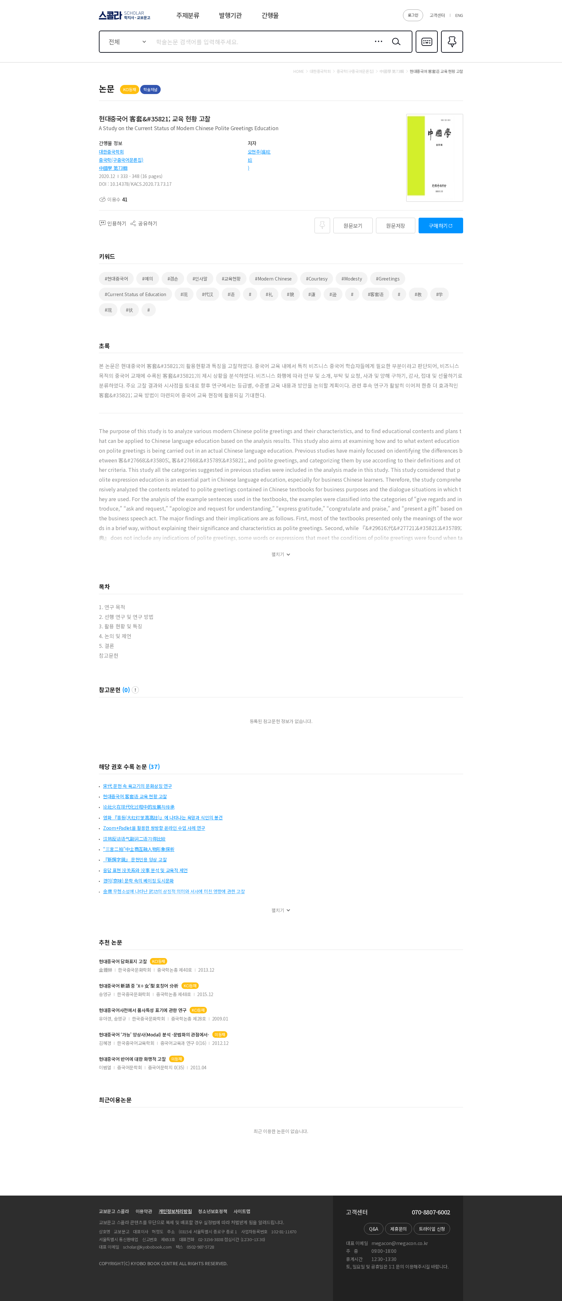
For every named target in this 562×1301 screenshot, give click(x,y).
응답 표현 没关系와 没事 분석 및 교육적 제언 (145, 870)
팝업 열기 (135, 689)
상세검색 (377, 46)
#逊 (332, 294)
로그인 (413, 15)
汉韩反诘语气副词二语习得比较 (134, 838)
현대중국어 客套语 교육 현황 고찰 (135, 796)
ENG (459, 15)
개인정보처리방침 (175, 1211)
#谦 (311, 294)
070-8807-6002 (431, 1212)
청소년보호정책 (212, 1211)
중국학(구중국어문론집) (121, 160)
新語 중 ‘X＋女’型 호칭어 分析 (138, 986)
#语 (231, 294)
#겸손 (172, 278)
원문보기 (353, 225)
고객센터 (437, 15)
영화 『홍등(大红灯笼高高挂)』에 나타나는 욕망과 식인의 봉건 (163, 817)
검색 (395, 46)
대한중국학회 (111, 151)
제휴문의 (398, 1229)
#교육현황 (231, 278)
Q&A (373, 1229)
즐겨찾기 (451, 52)
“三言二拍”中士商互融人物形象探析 (138, 849)
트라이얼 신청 (432, 1229)
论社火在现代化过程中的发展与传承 (139, 806)
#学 (439, 294)
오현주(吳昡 (259, 151)
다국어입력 (426, 52)
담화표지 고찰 (123, 961)
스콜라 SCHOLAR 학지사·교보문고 (124, 19)
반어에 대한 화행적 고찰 (132, 1059)
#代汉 (207, 294)
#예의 (147, 278)
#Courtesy (316, 278)
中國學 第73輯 (113, 168)
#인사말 (200, 278)
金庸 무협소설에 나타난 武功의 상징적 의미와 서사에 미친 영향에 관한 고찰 (174, 891)
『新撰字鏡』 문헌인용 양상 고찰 (135, 859)
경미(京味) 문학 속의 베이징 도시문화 (138, 880)
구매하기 (438, 225)
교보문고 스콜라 (114, 1211)
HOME (298, 71)
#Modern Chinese (273, 278)
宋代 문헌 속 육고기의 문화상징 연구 (137, 786)
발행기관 (230, 15)
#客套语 (376, 294)
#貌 (290, 294)
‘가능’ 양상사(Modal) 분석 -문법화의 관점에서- (154, 1035)
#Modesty (351, 278)
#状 (129, 310)
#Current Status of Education (135, 294)
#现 (184, 294)
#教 (418, 294)
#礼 (269, 294)
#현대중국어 (116, 278)
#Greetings (387, 278)
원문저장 (395, 225)
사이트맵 (242, 1211)
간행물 (270, 15)
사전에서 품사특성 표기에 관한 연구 (142, 1010)
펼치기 (278, 554)
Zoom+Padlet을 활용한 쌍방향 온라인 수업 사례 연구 (154, 828)
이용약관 (144, 1211)
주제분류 (187, 15)
